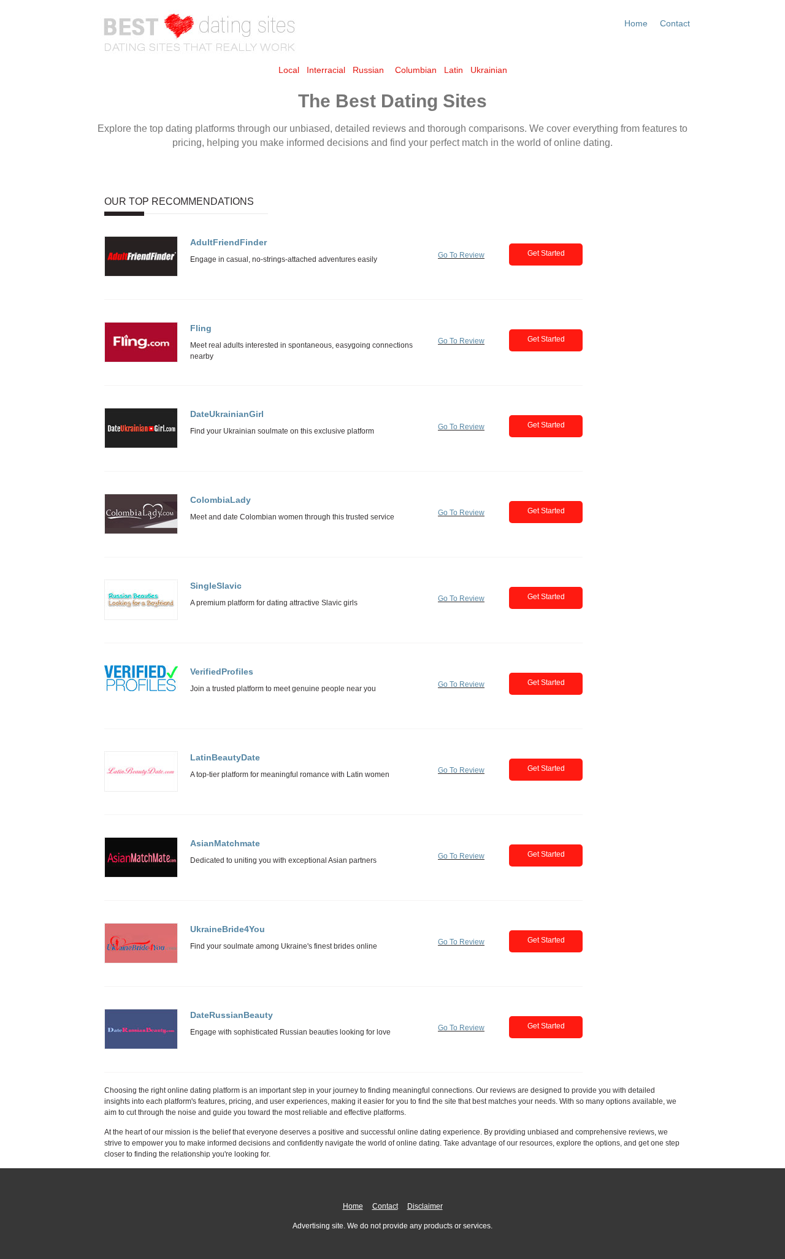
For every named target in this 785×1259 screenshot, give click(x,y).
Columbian (416, 70)
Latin (453, 70)
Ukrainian (488, 70)
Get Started (546, 253)
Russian (368, 70)
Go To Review (461, 255)
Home (636, 23)
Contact (675, 23)
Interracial (326, 70)
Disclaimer (425, 1206)
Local (288, 70)
